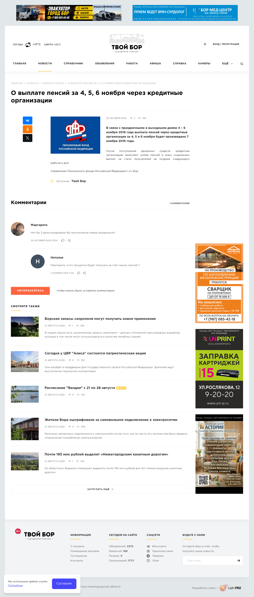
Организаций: (121, 561)
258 (82, 326)
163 (83, 360)
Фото (122, 388)
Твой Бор (78, 181)
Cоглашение (78, 556)
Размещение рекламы (84, 551)
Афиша (155, 64)
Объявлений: (121, 547)
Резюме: (115, 556)
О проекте (77, 547)
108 (144, 118)
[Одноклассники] (27, 129)
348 (83, 427)
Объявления (104, 64)
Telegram (158, 556)
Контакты (76, 561)
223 (82, 461)
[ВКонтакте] (27, 120)
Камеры (204, 64)
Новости (45, 64)
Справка (179, 64)
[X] (27, 138)
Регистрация (230, 44)
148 (83, 395)
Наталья (57, 258)
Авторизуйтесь (30, 291)
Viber (155, 561)
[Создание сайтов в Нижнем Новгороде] (230, 588)
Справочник (73, 64)
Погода (18, 45)
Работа (132, 64)
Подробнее (15, 586)
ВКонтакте (159, 547)
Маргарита (39, 225)
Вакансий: (118, 551)
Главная (19, 64)
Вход (216, 44)
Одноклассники (162, 551)
